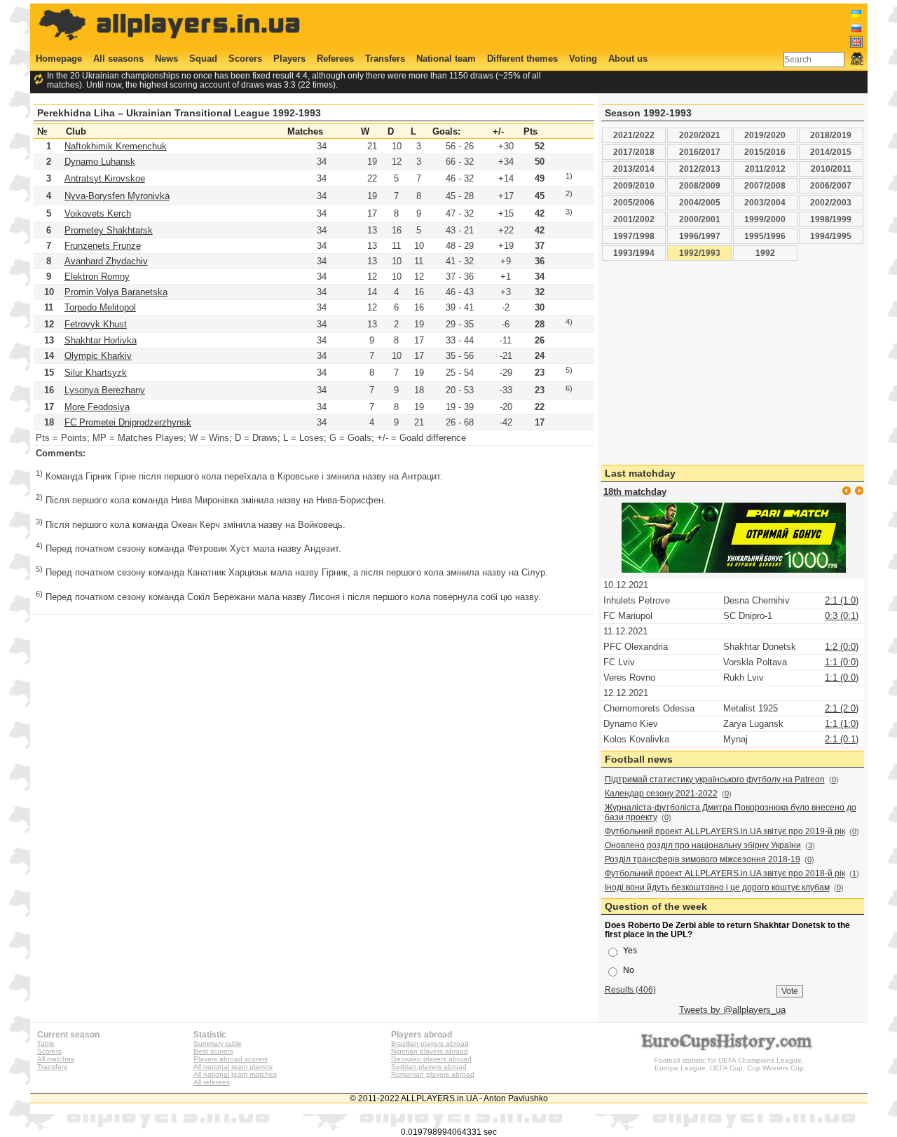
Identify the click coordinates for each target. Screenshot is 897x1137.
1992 (765, 252)
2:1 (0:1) (841, 739)
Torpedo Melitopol (100, 307)
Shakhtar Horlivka (100, 340)
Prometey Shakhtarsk (108, 230)
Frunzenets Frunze (102, 245)
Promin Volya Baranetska (115, 292)
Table (46, 1043)
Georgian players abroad (431, 1059)
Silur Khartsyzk (95, 372)
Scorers (245, 58)
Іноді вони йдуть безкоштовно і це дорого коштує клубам (717, 887)
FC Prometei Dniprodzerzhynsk (127, 422)
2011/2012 (765, 168)
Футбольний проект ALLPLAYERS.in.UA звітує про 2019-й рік (725, 831)
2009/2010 (634, 185)
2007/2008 (765, 185)
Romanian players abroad (432, 1074)
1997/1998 (634, 235)
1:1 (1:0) (841, 724)
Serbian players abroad (429, 1066)
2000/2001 (699, 219)
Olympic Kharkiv (98, 355)
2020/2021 (699, 134)
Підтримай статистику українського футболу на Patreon (715, 779)
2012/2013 (699, 168)
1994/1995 (830, 235)
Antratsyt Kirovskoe (104, 178)
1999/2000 (765, 219)
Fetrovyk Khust (95, 324)
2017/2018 (634, 151)
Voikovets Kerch (97, 213)
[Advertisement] (608, 26)
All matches (55, 1059)
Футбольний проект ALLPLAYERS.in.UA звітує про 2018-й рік (725, 873)
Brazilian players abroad (430, 1043)
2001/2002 (634, 219)
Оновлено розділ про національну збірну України (703, 845)
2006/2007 (830, 185)
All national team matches (235, 1074)
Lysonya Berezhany (104, 390)
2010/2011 (831, 168)
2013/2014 (634, 168)
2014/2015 (830, 151)
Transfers (385, 58)
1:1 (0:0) (841, 662)
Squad (203, 58)
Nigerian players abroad (429, 1051)
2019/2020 (765, 134)
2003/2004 (765, 202)
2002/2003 (830, 202)
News (166, 58)
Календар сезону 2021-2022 (661, 793)
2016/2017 (699, 151)
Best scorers (213, 1051)
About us (628, 58)
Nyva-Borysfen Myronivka (117, 196)
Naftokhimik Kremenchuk (115, 146)
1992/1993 (699, 252)
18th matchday (634, 491)
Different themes (522, 58)
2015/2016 (765, 151)
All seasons (118, 58)
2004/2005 (699, 202)
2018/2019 (830, 134)
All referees (211, 1082)
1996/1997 (699, 235)
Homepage (59, 58)
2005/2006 (634, 202)
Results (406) (630, 989)
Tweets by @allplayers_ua (732, 1010)
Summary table (217, 1043)
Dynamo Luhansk (99, 161)
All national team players (233, 1066)
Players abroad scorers (230, 1059)
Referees (335, 58)
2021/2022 (634, 134)
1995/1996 (765, 235)
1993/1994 (634, 252)
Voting (583, 58)
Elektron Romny (97, 276)
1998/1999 (830, 219)
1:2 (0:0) (841, 646)
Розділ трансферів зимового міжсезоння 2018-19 (702, 859)
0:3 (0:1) (841, 616)
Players (289, 58)
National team (446, 58)
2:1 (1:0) (841, 600)
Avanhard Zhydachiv (106, 261)
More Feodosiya (97, 407)
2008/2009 (699, 185)
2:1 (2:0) (841, 708)
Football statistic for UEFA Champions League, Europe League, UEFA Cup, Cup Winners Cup (729, 1064)
